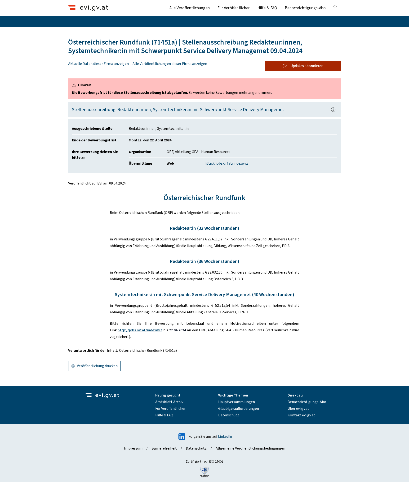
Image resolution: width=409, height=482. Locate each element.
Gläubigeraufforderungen (238, 408)
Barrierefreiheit (164, 448)
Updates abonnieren (306, 65)
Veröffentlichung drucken (97, 366)
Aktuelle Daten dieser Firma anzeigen (98, 63)
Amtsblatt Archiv (169, 402)
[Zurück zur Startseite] (88, 8)
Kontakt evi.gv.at (301, 415)
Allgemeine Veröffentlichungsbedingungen (250, 448)
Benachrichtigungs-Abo (305, 8)
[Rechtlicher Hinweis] (333, 109)
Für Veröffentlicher (233, 8)
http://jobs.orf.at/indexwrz (226, 163)
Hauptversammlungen (236, 402)
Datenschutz (228, 415)
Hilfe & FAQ (267, 8)
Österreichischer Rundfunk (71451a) (148, 350)
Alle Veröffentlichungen (189, 8)
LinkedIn (225, 436)
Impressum (133, 448)
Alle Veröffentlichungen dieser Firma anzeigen (170, 63)
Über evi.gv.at (298, 408)
